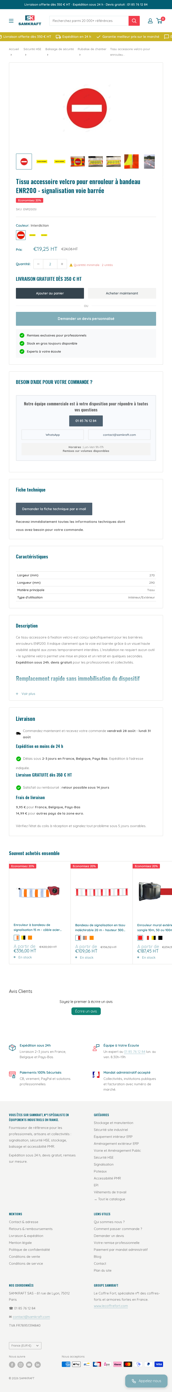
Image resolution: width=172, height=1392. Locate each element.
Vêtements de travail (110, 1192)
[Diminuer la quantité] (38, 264)
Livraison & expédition (26, 1236)
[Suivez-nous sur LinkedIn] (37, 1365)
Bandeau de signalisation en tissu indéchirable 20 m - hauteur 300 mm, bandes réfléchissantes (100, 927)
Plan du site (103, 1270)
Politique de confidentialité (29, 1249)
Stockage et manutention (113, 1123)
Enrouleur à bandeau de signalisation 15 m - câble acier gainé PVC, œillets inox (37, 927)
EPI (96, 1185)
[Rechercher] (134, 21)
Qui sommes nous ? (109, 1222)
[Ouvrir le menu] (11, 21)
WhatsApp (53, 434)
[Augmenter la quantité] (62, 264)
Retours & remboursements (31, 1229)
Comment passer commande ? (118, 1229)
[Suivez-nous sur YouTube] (29, 1365)
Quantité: (23, 264)
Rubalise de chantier (92, 49)
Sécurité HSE (32, 49)
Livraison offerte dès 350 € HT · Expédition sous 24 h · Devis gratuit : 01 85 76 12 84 (86, 4)
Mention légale (20, 1243)
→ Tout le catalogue (109, 1199)
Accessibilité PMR (107, 1178)
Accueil (14, 49)
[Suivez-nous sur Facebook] (12, 1365)
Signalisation (104, 1164)
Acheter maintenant (122, 293)
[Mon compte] (150, 20)
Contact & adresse (23, 1222)
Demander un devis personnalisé (86, 318)
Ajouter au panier (50, 293)
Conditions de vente (24, 1256)
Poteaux (100, 1171)
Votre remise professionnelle (117, 1243)
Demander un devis (109, 1236)
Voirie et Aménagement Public (117, 1150)
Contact (100, 1263)
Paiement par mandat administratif (121, 1249)
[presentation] (21, 235)
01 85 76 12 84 (86, 421)
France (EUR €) (21, 1345)
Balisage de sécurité (59, 49)
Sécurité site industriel (111, 1130)
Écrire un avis (86, 1011)
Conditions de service (26, 1263)
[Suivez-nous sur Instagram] (20, 1365)
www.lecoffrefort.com (111, 1306)
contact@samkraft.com (119, 434)
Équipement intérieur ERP (113, 1136)
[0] (159, 20)
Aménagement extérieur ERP (116, 1143)
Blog (97, 1256)
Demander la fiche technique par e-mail (54, 509)
